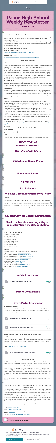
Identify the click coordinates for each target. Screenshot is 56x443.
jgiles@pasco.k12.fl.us (19, 261)
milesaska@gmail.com (23, 259)
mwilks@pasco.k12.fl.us (24, 264)
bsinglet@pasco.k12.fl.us (24, 253)
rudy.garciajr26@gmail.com (20, 263)
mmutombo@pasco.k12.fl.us (25, 254)
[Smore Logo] (15, 2)
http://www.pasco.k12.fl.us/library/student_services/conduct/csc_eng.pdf (21, 57)
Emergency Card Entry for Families (17, 346)
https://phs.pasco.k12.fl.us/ (15, 409)
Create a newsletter (14, 439)
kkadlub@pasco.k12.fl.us (13, 407)
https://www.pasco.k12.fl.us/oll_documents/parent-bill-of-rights (19, 52)
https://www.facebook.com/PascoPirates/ (20, 414)
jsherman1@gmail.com (25, 258)
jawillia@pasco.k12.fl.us (28, 256)
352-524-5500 (11, 412)
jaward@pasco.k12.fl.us (22, 266)
